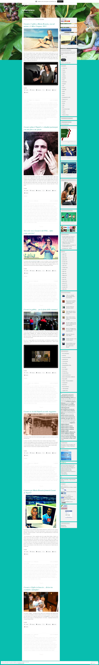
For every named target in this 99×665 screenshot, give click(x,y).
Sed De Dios (64, 384)
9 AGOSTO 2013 (44, 203)
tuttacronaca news (28, 115)
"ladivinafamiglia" (65, 388)
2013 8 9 (32, 203)
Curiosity (68, 515)
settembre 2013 (65, 267)
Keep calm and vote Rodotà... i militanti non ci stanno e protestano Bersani (71, 302)
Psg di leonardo (52, 216)
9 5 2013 (34, 104)
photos (30, 114)
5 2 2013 (55, 637)
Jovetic (51, 212)
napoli (45, 213)
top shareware (73, 471)
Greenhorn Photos (65, 373)
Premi (63, 95)
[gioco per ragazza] (63, 497)
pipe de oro (44, 114)
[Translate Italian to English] (62, 21)
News (66, 514)
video (62, 438)
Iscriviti (63, 59)
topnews (48, 114)
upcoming (26, 118)
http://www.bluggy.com (71, 467)
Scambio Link (63, 468)
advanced (69, 495)
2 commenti (56, 281)
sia (32, 218)
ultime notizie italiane (48, 117)
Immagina (64, 83)
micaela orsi (30, 111)
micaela (25, 111)
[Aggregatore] (63, 502)
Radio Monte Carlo (27, 218)
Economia (64, 77)
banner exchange (64, 472)
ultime (35, 117)
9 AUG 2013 (50, 203)
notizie (50, 213)
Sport (28, 101)
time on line (36, 218)
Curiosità (63, 75)
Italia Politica (69, 412)
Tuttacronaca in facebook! (67, 118)
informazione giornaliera (48, 108)
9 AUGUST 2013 (54, 203)
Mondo (53, 111)
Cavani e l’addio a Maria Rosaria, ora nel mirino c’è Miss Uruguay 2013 (39, 25)
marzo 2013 (64, 279)
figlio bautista (54, 209)
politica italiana (70, 419)
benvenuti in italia (45, 104)
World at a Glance (65, 114)
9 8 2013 (40, 203)
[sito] (66, 31)
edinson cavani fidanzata (35, 107)
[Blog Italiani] (68, 497)
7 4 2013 (27, 285)
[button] (38, 81)
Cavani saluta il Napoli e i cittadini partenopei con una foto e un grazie (41, 128)
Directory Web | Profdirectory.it (68, 466)
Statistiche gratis (64, 526)
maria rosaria (48, 110)
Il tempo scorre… (25, 3)
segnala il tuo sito (64, 467)
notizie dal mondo (52, 394)
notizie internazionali (31, 215)
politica (65, 419)
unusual (55, 117)
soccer (72, 421)
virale (34, 118)
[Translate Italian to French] (63, 21)
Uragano (63, 110)
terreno (66, 422)
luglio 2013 (64, 271)
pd (73, 418)
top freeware (63, 465)
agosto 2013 (64, 269)
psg (48, 216)
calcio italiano (63, 398)
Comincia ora (60, 1)
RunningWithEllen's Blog (66, 365)
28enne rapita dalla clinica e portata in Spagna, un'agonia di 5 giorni (71, 312)
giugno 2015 (64, 254)
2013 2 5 (44, 637)
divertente (55, 105)
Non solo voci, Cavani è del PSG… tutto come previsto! (38, 231)
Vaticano (63, 112)
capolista (62, 401)
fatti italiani (44, 107)
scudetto (68, 421)
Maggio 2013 (64, 275)
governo (69, 406)
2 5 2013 (32, 637)
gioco (67, 406)
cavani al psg (53, 206)
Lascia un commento (54, 100)
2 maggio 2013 (33, 564)
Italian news (37, 110)
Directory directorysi (69, 465)
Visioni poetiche (65, 361)
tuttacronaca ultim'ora (29, 117)
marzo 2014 (64, 255)
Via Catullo (30, 118)
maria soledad (54, 110)
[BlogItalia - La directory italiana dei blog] (68, 491)
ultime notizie (40, 117)
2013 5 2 (47, 637)
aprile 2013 (64, 277)
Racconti (63, 101)
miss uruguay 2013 (48, 111)
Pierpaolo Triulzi (37, 114)
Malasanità (64, 89)
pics (33, 114)
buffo (57, 104)
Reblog (63, 103)
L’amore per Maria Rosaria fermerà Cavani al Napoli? (40, 491)
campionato (70, 398)
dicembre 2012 (64, 285)
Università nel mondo (66, 109)
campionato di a (74, 398)
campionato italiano (63, 400)
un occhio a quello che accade (27, 12)
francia (50, 289)
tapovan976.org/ (65, 359)
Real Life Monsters (65, 386)
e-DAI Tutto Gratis (64, 474)
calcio (75, 397)
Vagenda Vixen (65, 390)
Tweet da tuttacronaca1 (65, 124)
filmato (62, 406)
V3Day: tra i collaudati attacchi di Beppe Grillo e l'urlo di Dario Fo (70, 296)
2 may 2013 (38, 564)
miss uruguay (42, 111)
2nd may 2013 (48, 564)
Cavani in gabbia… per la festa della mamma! (41, 309)
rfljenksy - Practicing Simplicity (67, 380)
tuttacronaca (28, 10)
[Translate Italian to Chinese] (69, 21)
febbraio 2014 (64, 257)
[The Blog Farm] (64, 501)
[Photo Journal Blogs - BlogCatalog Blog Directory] (68, 480)
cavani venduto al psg (37, 208)
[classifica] (66, 459)
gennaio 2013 (64, 283)
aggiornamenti (65, 394)
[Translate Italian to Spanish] (67, 21)
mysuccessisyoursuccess (66, 374)
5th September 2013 (29, 104)
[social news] (69, 501)
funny (31, 108)
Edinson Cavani (27, 107)
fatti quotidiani (50, 107)
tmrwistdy (64, 355)
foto (29, 108)
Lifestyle (63, 87)
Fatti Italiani (64, 81)
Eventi (63, 79)
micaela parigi (36, 111)
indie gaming (63, 444)
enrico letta (69, 403)
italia (33, 110)
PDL (74, 418)
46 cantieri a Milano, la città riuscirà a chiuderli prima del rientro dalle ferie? (71, 324)
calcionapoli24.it (27, 105)
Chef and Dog (64, 363)
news (57, 111)
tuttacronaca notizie (36, 115)
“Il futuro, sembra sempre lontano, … (68, 239)
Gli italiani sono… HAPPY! (67, 248)
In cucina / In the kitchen (32, 3)
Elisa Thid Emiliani (65, 353)
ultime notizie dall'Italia (65, 435)
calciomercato (36, 206)
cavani (32, 105)
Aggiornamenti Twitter (66, 122)
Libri (63, 85)
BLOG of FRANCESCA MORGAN (68, 376)
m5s (72, 412)
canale (74, 400)
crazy (35, 105)
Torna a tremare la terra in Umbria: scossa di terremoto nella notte (71, 318)
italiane (42, 110)
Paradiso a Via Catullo (50, 215)
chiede (45, 208)
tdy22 (26, 100)
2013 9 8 (35, 203)
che (43, 208)
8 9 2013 (37, 203)
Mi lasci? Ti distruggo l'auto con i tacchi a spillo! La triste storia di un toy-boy (71, 330)
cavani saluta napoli (28, 208)
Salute (63, 105)
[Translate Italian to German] (65, 21)
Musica (63, 93)
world (45, 118)
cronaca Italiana (44, 105)
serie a (70, 421)
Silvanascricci (64, 371)
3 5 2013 (52, 564)
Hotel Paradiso (40, 108)
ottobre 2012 (64, 289)
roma (66, 421)
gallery (34, 108)
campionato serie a (68, 400)
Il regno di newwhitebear (66, 357)
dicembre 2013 (64, 261)
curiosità (50, 105)
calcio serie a (66, 398)
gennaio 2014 (64, 259)
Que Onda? (64, 367)
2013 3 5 (41, 564)
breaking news (52, 104)
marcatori (74, 412)
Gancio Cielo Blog (69, 444)
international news (28, 110)
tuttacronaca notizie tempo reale (48, 115)
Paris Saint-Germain (43, 295)
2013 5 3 (44, 564)
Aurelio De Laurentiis (39, 205)
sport (74, 421)
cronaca (39, 105)
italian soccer (65, 412)
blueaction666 (64, 378)
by (65, 495)
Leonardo (26, 213)
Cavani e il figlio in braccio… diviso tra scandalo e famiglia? (38, 588)
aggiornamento (71, 394)
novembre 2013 (64, 263)
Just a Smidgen (64, 369)
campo (72, 400)
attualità (38, 104)
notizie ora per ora (41, 215)
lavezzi (55, 212)
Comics (63, 73)
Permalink (37, 100)
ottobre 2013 (64, 265)
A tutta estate (64, 68)
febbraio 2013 (64, 281)
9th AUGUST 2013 (27, 205)
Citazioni (63, 72)
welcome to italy (40, 118)
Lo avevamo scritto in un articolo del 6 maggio (32, 261)
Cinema (63, 70)
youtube (62, 439)
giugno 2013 (64, 273)
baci (45, 205)
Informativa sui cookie (21, 663)
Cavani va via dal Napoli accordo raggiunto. (40, 411)
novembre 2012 (64, 287)
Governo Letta (73, 406)
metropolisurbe (64, 382)
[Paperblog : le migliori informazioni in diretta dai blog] (64, 490)
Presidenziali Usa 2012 (66, 97)
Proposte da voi (65, 99)
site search (62, 495)
